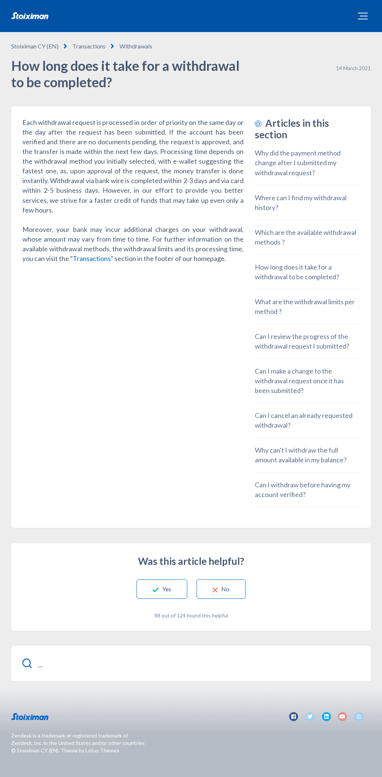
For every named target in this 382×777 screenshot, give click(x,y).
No (225, 588)
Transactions (89, 46)
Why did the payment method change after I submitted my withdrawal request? (298, 162)
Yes (166, 588)
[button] (363, 16)
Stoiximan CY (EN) (35, 46)
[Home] (29, 15)
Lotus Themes (102, 750)
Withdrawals (135, 46)
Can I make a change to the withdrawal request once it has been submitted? (299, 380)
